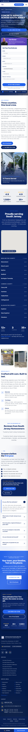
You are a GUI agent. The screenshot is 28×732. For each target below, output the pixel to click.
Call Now (8, 730)
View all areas (4, 695)
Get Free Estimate (14, 33)
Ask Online (7, 492)
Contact (16, 721)
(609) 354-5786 (5, 336)
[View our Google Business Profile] (10, 652)
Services (15, 719)
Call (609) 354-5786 (14, 30)
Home (2, 9)
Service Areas (22, 719)
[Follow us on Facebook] (2, 652)
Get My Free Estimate (14, 84)
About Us (9, 719)
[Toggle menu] (26, 4)
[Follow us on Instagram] (6, 652)
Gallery (11, 721)
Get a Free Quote (19, 4)
